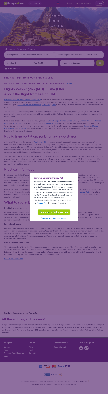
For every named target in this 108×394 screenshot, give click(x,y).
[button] (54, 218)
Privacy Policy (42, 203)
